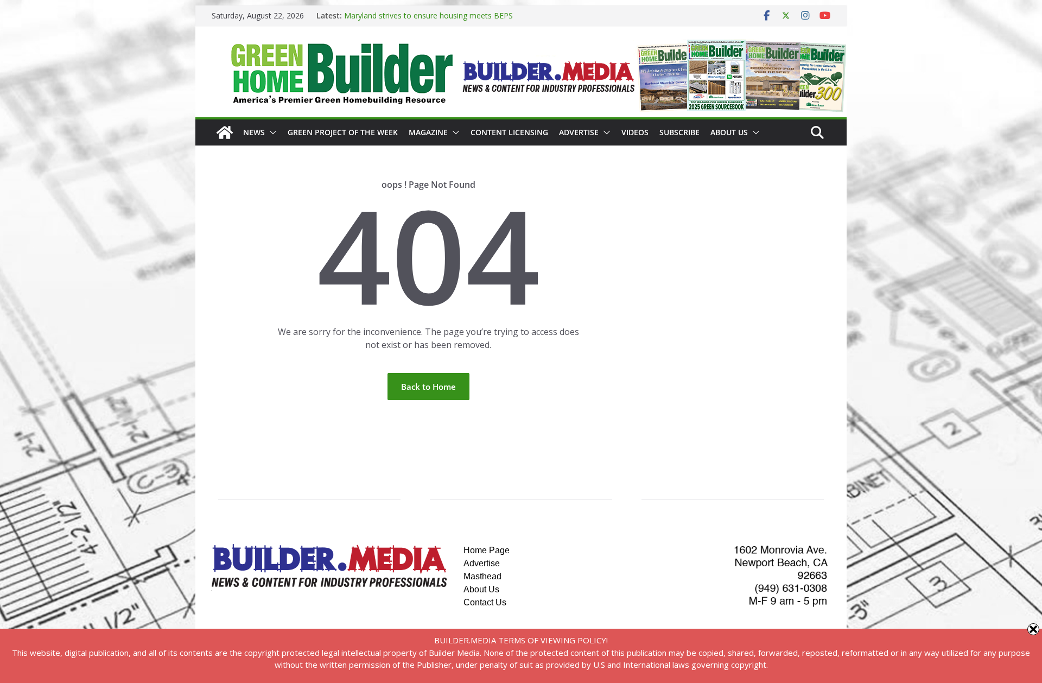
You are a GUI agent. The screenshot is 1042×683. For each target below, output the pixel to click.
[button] (271, 132)
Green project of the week (343, 132)
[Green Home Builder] (225, 132)
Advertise (579, 132)
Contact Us (484, 602)
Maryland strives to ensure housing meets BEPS (428, 15)
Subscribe (679, 132)
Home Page (486, 550)
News (254, 132)
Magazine (428, 132)
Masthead (482, 576)
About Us (729, 132)
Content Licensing (509, 132)
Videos (635, 132)
